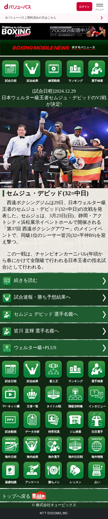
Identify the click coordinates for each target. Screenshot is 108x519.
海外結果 (32, 456)
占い (97, 482)
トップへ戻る (17, 496)
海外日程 (11, 456)
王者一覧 (32, 406)
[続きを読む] (54, 287)
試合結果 (32, 80)
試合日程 (11, 80)
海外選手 (54, 456)
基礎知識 (11, 482)
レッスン (75, 482)
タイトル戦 (54, 406)
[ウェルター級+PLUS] (54, 354)
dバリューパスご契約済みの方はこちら (30, 17)
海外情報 (97, 456)
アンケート (32, 482)
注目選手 (97, 431)
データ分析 (32, 431)
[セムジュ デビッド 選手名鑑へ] (54, 320)
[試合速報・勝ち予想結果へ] (54, 304)
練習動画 (54, 80)
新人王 (54, 381)
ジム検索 (75, 431)
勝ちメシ (54, 482)
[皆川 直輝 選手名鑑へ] (54, 337)
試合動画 (11, 431)
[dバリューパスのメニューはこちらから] (99, 7)
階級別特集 (75, 406)
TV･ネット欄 (10, 406)
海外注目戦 (75, 456)
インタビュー (97, 406)
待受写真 (54, 431)
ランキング (75, 80)
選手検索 (97, 80)
